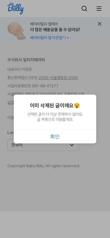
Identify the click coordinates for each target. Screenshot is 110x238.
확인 (55, 137)
